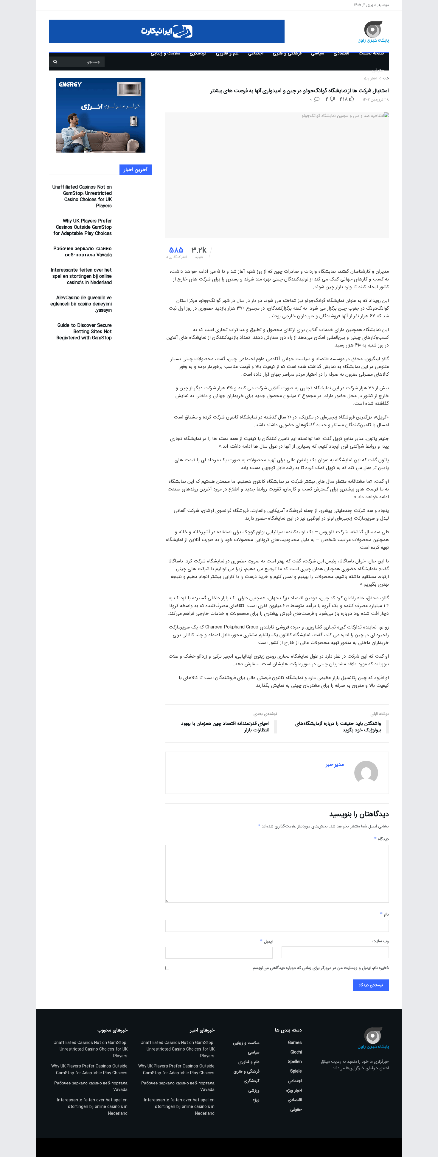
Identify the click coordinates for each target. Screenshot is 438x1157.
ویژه (256, 1100)
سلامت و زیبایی (165, 53)
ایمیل (266, 941)
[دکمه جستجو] (55, 62)
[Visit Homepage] (365, 31)
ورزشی (254, 1090)
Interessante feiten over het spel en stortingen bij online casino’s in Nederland (81, 276)
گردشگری (198, 53)
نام (384, 914)
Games (295, 1043)
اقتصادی (341, 53)
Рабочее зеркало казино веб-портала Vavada (82, 252)
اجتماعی (255, 53)
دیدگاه (381, 839)
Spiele (296, 1071)
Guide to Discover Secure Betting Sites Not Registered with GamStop (84, 332)
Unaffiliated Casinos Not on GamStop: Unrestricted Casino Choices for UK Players (82, 197)
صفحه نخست (371, 53)
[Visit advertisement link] (167, 31)
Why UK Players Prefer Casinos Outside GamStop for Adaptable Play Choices (82, 227)
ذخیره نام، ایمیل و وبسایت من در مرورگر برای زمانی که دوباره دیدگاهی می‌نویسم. (320, 968)
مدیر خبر (335, 764)
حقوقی (378, 70)
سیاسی (317, 53)
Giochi (296, 1052)
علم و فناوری (227, 53)
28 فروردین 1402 (376, 99)
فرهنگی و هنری (287, 53)
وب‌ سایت (380, 941)
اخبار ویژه (294, 1090)
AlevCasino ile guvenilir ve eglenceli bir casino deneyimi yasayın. (81, 304)
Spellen (295, 1062)
